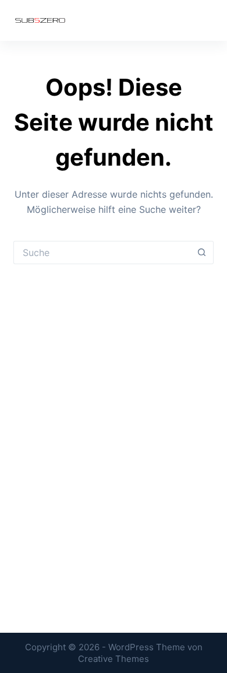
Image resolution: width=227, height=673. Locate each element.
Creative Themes (113, 658)
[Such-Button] (202, 252)
